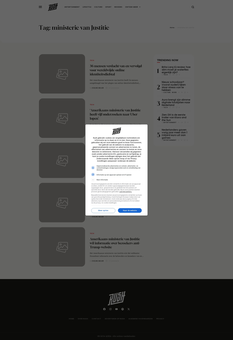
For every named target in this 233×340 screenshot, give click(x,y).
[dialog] (116, 170)
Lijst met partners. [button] (125, 192)
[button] (116, 180)
